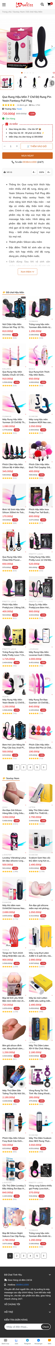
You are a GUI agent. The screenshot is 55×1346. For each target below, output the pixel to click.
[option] (7, 83)
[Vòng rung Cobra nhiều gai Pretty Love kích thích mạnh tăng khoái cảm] (41, 1169)
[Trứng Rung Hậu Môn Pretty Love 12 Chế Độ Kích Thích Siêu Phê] (41, 540)
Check (45, 1326)
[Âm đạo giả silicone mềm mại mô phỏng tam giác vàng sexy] (41, 889)
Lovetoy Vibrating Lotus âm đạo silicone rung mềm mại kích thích (14, 860)
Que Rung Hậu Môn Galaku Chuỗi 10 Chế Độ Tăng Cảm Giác (12, 374)
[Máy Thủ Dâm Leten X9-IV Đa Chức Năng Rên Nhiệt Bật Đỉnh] (41, 1029)
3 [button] (27, 72)
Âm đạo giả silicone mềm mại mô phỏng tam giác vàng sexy (39, 908)
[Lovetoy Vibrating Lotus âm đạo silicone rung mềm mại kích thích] (14, 841)
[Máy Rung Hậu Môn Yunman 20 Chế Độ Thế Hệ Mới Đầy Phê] (14, 403)
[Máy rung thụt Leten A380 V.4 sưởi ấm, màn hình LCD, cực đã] (41, 936)
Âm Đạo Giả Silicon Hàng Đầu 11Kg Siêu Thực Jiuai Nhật (12, 813)
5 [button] (33, 72)
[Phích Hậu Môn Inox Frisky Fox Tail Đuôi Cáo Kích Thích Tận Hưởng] (41, 495)
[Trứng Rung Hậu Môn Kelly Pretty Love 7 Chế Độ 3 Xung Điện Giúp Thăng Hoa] (14, 636)
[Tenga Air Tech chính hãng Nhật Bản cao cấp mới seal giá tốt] (14, 936)
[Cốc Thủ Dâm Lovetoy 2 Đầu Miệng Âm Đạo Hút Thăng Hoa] (14, 1169)
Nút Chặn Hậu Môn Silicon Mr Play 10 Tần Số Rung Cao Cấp (13, 327)
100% (41, 172)
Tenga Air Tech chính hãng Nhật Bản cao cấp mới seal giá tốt (14, 955)
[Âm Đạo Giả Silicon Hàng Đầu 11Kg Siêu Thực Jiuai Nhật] (14, 794)
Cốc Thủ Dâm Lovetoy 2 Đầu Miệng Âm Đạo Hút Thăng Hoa (14, 1188)
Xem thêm (26, 271)
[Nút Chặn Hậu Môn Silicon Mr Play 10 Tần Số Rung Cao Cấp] (14, 308)
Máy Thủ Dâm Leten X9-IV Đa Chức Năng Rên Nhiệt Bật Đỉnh (39, 1048)
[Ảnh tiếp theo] (52, 83)
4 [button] (30, 72)
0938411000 (30, 162)
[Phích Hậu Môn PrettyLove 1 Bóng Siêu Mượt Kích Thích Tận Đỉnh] (14, 588)
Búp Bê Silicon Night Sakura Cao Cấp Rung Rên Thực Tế (13, 1236)
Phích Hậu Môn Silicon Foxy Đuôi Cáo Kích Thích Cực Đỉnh (13, 1141)
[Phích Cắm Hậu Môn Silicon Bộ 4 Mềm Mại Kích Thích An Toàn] (14, 450)
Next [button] (52, 46)
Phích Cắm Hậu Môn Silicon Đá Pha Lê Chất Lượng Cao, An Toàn (40, 747)
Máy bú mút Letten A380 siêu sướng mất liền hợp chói (39, 1001)
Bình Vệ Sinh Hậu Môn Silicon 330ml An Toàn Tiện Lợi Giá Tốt (13, 512)
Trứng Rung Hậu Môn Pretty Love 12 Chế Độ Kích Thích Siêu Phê (40, 560)
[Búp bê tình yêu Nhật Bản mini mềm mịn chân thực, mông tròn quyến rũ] (14, 984)
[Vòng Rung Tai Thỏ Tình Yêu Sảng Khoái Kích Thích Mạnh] (41, 1077)
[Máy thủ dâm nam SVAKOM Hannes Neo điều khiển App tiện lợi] (14, 889)
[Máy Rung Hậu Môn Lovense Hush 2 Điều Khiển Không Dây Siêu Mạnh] (41, 636)
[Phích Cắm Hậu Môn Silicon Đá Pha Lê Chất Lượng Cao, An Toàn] (41, 731)
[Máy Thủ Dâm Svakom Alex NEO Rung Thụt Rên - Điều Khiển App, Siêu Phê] (41, 1122)
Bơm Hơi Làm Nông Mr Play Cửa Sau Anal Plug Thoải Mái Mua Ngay (14, 747)
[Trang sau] (44, 767)
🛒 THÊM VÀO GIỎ (37, 146)
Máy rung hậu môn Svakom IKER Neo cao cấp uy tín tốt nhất (40, 422)
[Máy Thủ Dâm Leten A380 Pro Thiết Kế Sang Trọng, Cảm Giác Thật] (41, 794)
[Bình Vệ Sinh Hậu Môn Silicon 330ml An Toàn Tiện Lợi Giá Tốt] (14, 495)
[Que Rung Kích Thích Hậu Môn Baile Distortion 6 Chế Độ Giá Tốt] (41, 355)
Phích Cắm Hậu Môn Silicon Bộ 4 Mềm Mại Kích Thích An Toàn (13, 467)
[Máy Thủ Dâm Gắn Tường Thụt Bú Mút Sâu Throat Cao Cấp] (14, 1077)
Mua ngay (27, 155)
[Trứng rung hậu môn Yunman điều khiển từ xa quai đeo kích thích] (41, 308)
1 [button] (22, 72)
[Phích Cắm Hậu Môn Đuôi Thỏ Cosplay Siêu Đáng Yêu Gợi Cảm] (41, 450)
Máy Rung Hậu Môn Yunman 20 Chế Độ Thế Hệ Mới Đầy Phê (14, 422)
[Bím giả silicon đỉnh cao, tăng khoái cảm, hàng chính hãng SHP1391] (14, 1029)
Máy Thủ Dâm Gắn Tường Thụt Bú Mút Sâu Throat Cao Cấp (14, 1093)
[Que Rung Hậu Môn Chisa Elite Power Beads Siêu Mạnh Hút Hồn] (14, 540)
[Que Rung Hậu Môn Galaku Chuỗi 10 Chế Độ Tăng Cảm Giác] (14, 355)
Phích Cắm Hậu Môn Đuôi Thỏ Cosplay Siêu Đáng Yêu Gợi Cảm (40, 467)
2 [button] (24, 72)
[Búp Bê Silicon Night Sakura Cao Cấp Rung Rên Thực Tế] (14, 1217)
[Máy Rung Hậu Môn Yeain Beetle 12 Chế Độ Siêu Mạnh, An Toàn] (14, 683)
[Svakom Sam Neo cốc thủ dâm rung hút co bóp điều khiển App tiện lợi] (41, 841)
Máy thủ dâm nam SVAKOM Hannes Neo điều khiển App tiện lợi (13, 908)
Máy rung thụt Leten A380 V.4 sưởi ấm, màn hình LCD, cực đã (40, 955)
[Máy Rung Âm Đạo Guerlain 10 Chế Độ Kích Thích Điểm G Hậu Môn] (41, 683)
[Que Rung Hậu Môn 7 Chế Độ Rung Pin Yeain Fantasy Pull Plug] (27, 46)
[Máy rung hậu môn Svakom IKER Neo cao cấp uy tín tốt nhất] (41, 403)
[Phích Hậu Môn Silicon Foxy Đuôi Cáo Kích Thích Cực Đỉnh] (14, 1122)
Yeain (19, 109)
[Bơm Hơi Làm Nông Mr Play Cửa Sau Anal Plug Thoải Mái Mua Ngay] (14, 731)
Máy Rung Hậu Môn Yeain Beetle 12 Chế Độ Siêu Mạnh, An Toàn (13, 702)
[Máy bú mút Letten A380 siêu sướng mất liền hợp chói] (41, 984)
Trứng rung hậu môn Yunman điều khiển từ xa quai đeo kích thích (39, 327)
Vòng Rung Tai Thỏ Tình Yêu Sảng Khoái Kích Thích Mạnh (39, 1093)
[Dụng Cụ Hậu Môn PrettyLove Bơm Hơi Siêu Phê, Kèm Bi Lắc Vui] (41, 588)
